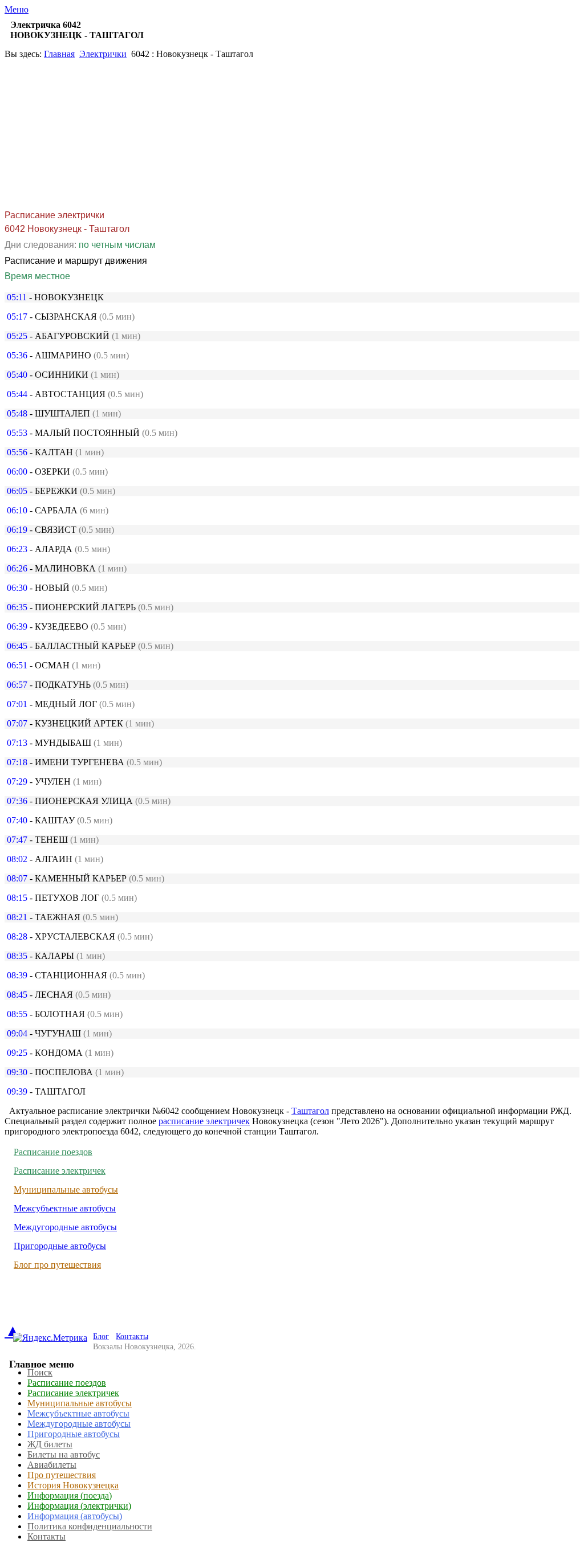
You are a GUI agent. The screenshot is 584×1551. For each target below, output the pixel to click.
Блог (101, 1336)
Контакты (132, 1336)
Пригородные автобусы (60, 1246)
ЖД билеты (49, 1444)
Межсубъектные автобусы (65, 1208)
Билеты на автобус (63, 1454)
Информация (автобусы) (74, 1516)
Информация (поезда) (69, 1495)
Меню (17, 9)
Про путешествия (61, 1475)
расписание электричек (204, 1121)
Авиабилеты (51, 1465)
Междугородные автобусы (65, 1227)
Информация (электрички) (79, 1506)
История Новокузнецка (73, 1485)
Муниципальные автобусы (66, 1189)
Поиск (39, 1372)
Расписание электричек (60, 1171)
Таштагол (310, 1111)
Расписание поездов (53, 1152)
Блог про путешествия (57, 1265)
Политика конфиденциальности (89, 1526)
